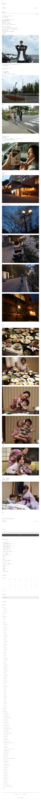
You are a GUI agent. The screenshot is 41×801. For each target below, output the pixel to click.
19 (4, 586)
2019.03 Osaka (6, 739)
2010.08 (5, 627)
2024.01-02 (5, 697)
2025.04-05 (5, 702)
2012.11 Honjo (5, 719)
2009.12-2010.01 (6, 624)
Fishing (5, 610)
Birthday (5, 608)
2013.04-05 (5, 644)
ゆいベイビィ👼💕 (5, 554)
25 (36, 586)
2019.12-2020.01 (6, 686)
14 (15, 584)
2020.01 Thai (5, 783)
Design (4, 605)
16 (25, 584)
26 (4, 588)
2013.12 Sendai (6, 722)
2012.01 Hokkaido (6, 714)
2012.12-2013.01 (6, 641)
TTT (4, 621)
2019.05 (5, 683)
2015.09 (5, 663)
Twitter (20, 794)
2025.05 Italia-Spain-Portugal (8, 786)
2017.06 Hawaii (6, 778)
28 (15, 588)
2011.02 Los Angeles (6, 764)
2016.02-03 (5, 666)
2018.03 (5, 677)
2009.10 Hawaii (6, 761)
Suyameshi (4, 708)
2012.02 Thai (5, 767)
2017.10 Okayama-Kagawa (7, 733)
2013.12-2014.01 (6, 649)
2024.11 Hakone (6, 753)
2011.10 (5, 633)
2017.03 (5, 672)
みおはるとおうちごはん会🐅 (7, 551)
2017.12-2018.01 (6, 675)
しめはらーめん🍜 (5, 549)
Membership (4, 616)
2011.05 (5, 630)
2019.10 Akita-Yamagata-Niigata (8, 742)
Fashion (4, 613)
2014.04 (5, 652)
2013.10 (5, 647)
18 (36, 584)
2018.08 (5, 680)
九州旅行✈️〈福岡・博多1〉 (7, 548)
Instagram (24, 794)
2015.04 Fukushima (7, 518)
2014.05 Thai (5, 775)
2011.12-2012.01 (6, 635)
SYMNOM (4, 3)
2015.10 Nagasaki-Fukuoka (7, 728)
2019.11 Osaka (6, 747)
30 (25, 588)
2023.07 (5, 694)
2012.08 (5, 638)
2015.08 (5, 661)
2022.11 (5, 691)
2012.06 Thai (5, 769)
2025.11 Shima (6, 756)
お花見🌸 (4, 565)
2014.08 (5, 655)
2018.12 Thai (5, 781)
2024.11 (5, 700)
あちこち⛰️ (4, 562)
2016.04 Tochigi (6, 730)
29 (20, 588)
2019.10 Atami (6, 744)
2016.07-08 (5, 669)
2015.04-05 (12, 518)
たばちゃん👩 (5, 571)
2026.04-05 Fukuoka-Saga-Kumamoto (9, 758)
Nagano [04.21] (36, 521)
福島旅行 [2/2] (4, 521)
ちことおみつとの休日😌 (6, 560)
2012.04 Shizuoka (6, 716)
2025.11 (5, 705)
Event (3, 607)
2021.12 (5, 688)
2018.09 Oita (5, 736)
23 (25, 586)
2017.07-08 (5, 674)
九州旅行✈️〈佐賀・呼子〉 (7, 546)
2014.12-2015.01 (6, 658)
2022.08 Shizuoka (6, 750)
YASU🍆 (4, 568)
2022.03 (5, 689)
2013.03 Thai (5, 772)
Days (3, 604)
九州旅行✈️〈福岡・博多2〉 (7, 543)
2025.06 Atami (6, 755)
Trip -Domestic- (5, 711)
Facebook (16, 794)
